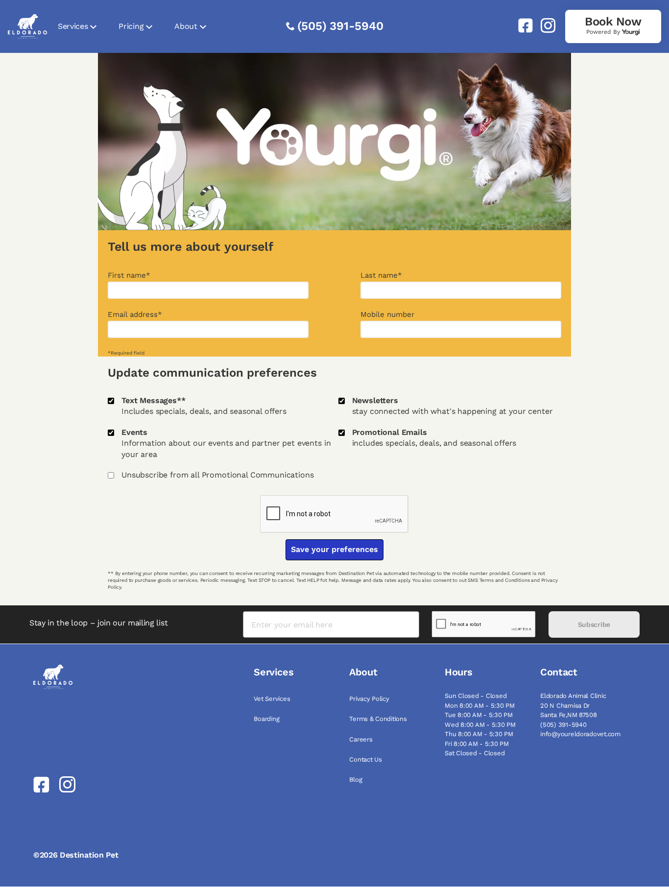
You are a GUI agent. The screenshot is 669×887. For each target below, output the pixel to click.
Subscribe (594, 624)
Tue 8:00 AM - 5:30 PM (479, 715)
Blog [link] (355, 779)
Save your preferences (334, 549)
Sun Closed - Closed (475, 695)
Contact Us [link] (365, 759)
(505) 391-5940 (340, 26)
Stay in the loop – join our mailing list (98, 622)
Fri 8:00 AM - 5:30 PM (477, 743)
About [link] (185, 26)
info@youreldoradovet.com (580, 734)
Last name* (381, 275)
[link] (521, 25)
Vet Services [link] (272, 698)
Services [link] (73, 26)
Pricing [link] (131, 26)
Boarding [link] (266, 718)
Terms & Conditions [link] (377, 718)
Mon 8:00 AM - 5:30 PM (480, 705)
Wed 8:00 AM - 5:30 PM (480, 724)
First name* (129, 275)
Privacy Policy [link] (369, 698)
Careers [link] (360, 739)
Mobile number (387, 314)
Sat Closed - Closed (474, 753)
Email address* (135, 314)
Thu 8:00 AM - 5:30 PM (479, 734)
